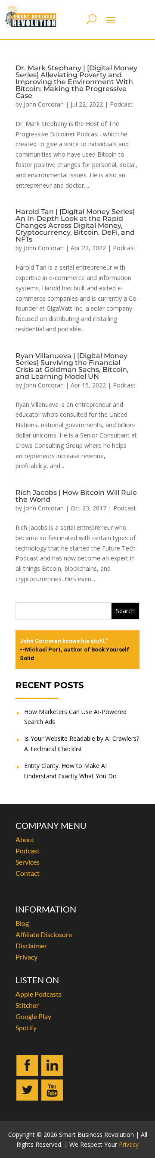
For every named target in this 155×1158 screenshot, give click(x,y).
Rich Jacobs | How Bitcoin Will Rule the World (76, 495)
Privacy (26, 957)
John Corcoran (44, 104)
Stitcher (27, 1005)
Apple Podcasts (39, 994)
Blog (22, 923)
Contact (28, 873)
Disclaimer (31, 945)
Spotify (26, 1027)
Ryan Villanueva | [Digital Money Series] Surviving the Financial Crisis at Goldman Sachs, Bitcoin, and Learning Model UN (72, 366)
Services (28, 862)
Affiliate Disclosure (44, 934)
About (25, 839)
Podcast (121, 104)
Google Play (33, 1016)
